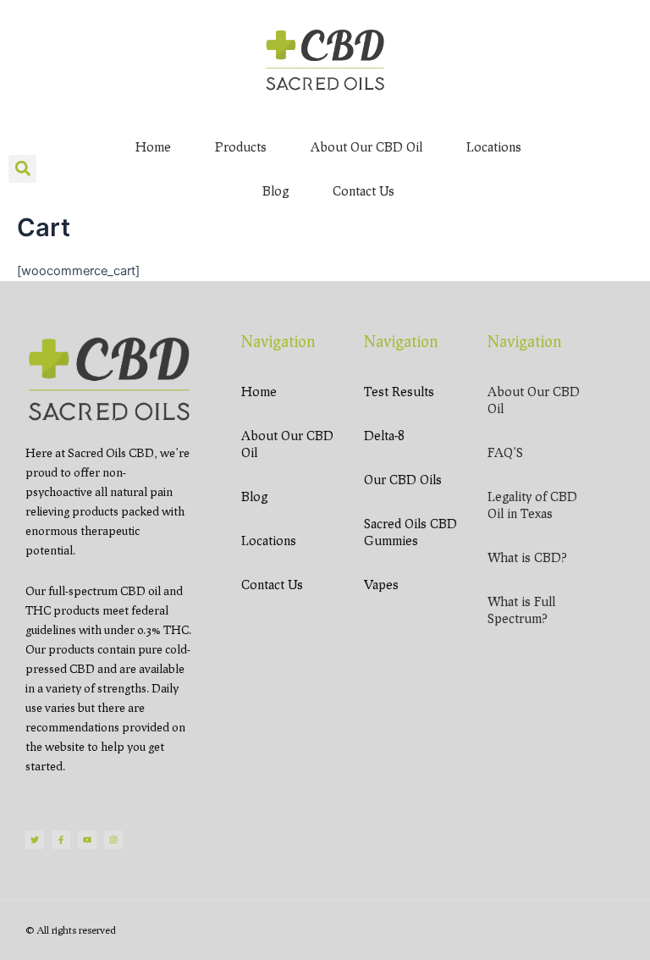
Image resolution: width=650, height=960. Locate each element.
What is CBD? (527, 557)
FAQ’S (505, 452)
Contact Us (363, 190)
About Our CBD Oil (366, 146)
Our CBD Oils (403, 479)
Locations (493, 146)
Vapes (381, 584)
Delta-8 (384, 435)
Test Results (399, 391)
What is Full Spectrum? (521, 609)
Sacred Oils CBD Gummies (410, 532)
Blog (275, 190)
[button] (22, 169)
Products (241, 146)
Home (153, 146)
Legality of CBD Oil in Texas (532, 504)
